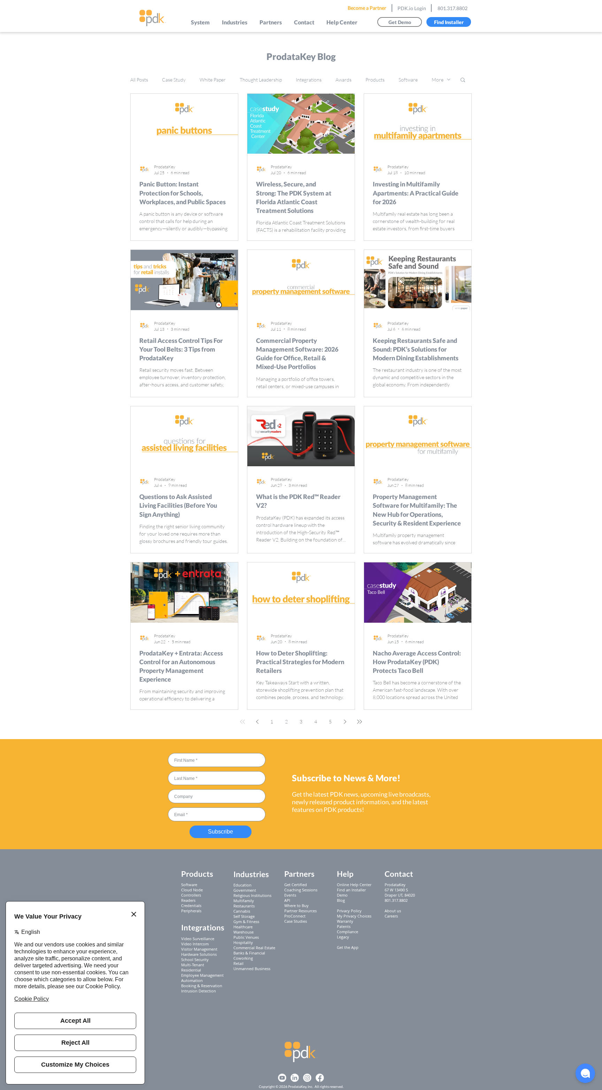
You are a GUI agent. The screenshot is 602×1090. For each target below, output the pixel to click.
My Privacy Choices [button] (354, 916)
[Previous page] (257, 721)
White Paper (213, 80)
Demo (342, 895)
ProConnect (295, 916)
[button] (200, 22)
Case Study (174, 80)
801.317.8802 (453, 8)
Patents (343, 926)
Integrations (309, 80)
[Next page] (345, 721)
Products (375, 80)
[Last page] (359, 721)
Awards (343, 80)
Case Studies (295, 921)
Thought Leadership (261, 80)
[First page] (242, 721)
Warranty (345, 921)
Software (408, 80)
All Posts (139, 80)
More (437, 80)
